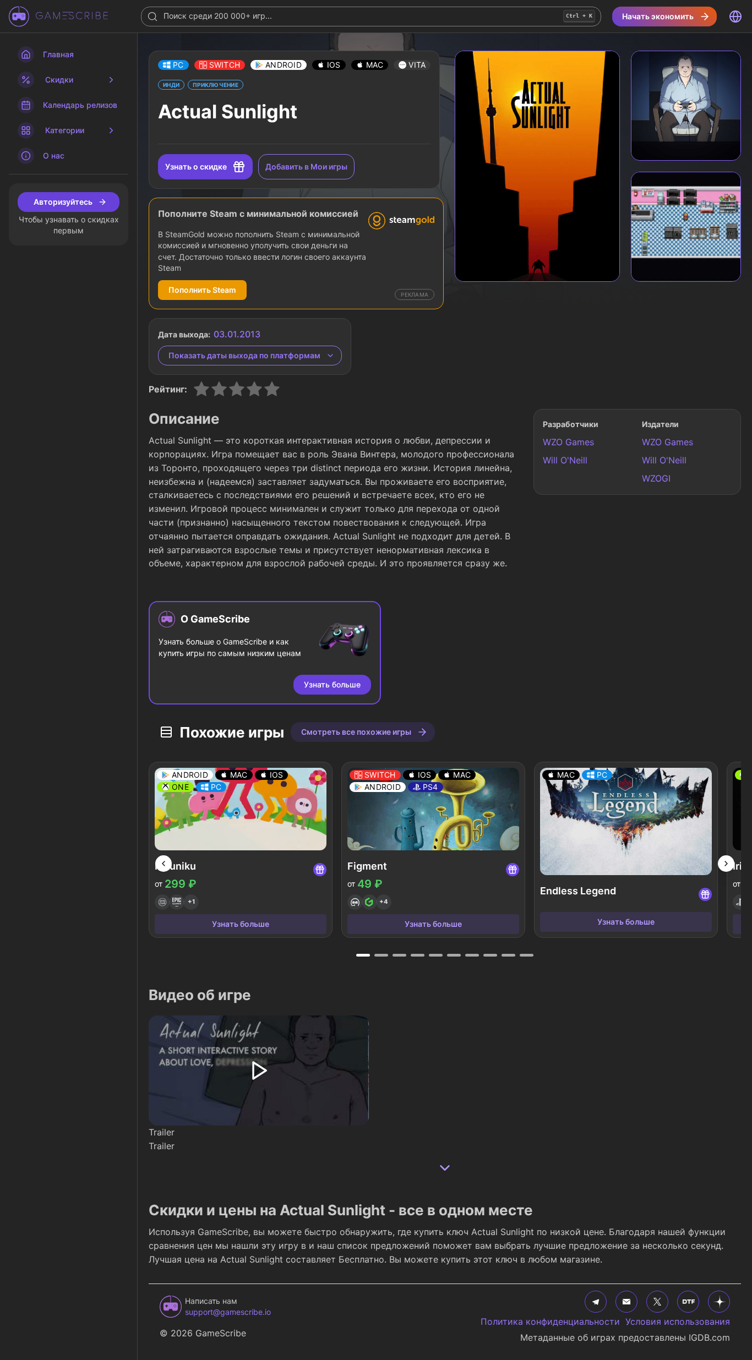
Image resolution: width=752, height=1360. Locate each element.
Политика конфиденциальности (550, 1321)
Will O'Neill (565, 460)
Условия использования (677, 1321)
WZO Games (568, 441)
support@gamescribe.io (228, 1312)
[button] (173, 65)
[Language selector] (735, 16)
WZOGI (656, 478)
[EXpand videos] (444, 1168)
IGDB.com (709, 1337)
